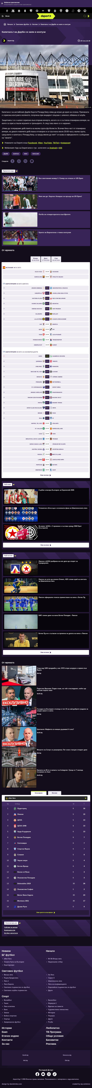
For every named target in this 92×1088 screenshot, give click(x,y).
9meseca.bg (67, 1055)
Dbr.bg (67, 1060)
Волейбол (8, 1000)
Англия (35, 24)
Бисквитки (52, 1040)
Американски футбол (12, 1022)
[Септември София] (43, 11)
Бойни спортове (10, 1016)
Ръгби (50, 1022)
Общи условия (54, 1036)
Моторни (51, 1013)
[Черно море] (61, 10)
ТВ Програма (53, 1032)
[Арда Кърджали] (31, 10)
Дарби (6, 154)
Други (50, 990)
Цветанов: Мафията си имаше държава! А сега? (55, 729)
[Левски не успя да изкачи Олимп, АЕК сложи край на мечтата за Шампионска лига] (45, 585)
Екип (4, 1032)
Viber (40, 143)
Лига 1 (6, 981)
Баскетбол (52, 1000)
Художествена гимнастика (58, 1009)
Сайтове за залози (10, 927)
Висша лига (8, 975)
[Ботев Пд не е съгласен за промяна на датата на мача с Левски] (45, 639)
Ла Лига (13, 268)
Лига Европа (17, 284)
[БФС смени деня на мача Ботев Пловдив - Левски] (45, 621)
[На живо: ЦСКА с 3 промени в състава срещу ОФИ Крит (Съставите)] (45, 532)
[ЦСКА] (19, 10)
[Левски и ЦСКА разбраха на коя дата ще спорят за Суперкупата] (45, 567)
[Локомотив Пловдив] (79, 10)
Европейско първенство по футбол (62, 987)
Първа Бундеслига (11, 978)
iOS (60, 148)
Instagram (65, 143)
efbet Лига (8, 959)
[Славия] (55, 10)
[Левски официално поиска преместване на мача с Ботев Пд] (45, 603)
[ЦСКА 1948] (25, 10)
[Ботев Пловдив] (37, 10)
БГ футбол (8, 955)
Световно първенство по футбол (17, 987)
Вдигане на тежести (55, 1006)
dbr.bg (39, 673)
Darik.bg (25, 1055)
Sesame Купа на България (14, 962)
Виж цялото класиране (45, 912)
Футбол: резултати (11, 933)
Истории (7, 1028)
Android (53, 148)
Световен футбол (22, 24)
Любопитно (53, 1028)
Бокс (6, 1009)
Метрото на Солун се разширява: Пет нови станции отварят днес (62, 750)
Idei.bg (25, 1060)
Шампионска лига (55, 981)
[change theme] (88, 16)
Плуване (51, 1016)
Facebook (32, 143)
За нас (5, 1044)
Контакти (7, 1040)
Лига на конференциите (22, 352)
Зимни (6, 1013)
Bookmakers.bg (9, 930)
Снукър (7, 1019)
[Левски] (13, 10)
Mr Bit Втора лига (54, 959)
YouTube (48, 143)
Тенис (6, 1003)
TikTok (56, 143)
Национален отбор (55, 962)
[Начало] (5, 24)
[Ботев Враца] (67, 10)
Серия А (51, 978)
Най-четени (8, 556)
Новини (6, 951)
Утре (56, 259)
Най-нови (7, 484)
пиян (25, 154)
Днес (45, 259)
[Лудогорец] (7, 10)
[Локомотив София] (85, 10)
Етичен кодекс (10, 1036)
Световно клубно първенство (15, 990)
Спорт (5, 996)
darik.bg (39, 693)
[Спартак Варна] (49, 10)
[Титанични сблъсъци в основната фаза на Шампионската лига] (45, 514)
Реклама (51, 1044)
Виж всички (44, 475)
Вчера (35, 259)
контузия (35, 154)
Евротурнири (9, 965)
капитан (16, 154)
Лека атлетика (9, 1006)
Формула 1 (52, 1003)
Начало (10, 24)
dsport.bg (11, 41)
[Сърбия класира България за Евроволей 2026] (45, 496)
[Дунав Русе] (73, 10)
